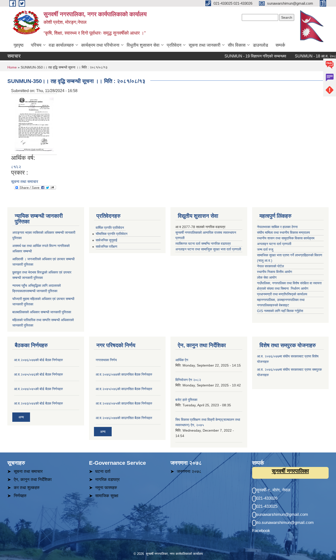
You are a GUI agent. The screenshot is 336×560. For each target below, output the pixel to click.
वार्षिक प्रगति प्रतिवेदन (110, 228)
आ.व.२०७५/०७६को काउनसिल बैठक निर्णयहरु (124, 389)
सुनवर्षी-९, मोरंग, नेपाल (273, 490)
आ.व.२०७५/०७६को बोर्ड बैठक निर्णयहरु (38, 374)
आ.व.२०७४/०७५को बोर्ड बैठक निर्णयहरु (38, 389)
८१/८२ (16, 167)
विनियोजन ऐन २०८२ (188, 380)
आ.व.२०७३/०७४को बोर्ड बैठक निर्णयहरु (38, 403)
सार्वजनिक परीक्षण (106, 246)
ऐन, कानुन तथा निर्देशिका (33, 479)
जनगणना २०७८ (189, 471)
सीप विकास (236, 45)
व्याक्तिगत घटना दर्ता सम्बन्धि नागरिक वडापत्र (203, 244)
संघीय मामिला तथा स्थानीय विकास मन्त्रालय (284, 232)
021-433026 (266, 498)
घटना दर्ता (102, 471)
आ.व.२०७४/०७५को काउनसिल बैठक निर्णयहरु (124, 403)
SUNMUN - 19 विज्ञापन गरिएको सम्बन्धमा (248, 56)
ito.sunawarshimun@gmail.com (285, 522)
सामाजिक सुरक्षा (106, 495)
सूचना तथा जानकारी (204, 45)
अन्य (21, 417)
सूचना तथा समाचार (24, 181)
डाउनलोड (260, 45)
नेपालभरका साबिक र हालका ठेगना (277, 227)
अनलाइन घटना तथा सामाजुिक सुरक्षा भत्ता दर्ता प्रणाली (208, 249)
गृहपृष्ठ (19, 45)
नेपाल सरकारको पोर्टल (270, 266)
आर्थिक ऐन (181, 360)
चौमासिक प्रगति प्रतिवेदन (111, 234)
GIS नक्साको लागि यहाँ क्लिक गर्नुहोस (280, 311)
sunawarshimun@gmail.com (282, 514)
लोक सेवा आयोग (267, 277)
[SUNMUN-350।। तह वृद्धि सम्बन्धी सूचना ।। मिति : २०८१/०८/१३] (34, 124)
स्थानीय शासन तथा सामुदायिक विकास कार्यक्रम (285, 238)
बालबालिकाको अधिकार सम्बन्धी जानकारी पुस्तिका (41, 312)
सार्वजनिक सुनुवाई (106, 240)
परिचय (36, 45)
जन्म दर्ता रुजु (265, 249)
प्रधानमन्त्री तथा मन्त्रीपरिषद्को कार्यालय (282, 294)
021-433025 (266, 506)
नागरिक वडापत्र (107, 479)
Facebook (261, 530)
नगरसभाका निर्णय (106, 360)
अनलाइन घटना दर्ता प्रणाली (274, 244)
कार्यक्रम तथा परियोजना (100, 45)
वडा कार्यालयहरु (61, 45)
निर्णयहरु (20, 495)
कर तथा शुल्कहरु (27, 487)
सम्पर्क (280, 45)
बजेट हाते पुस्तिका (186, 400)
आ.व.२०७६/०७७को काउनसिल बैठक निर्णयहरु (124, 374)
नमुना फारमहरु (106, 487)
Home (12, 67)
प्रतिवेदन (174, 45)
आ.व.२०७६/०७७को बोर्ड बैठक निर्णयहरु (38, 360)
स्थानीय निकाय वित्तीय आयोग (275, 272)
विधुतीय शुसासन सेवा (143, 45)
